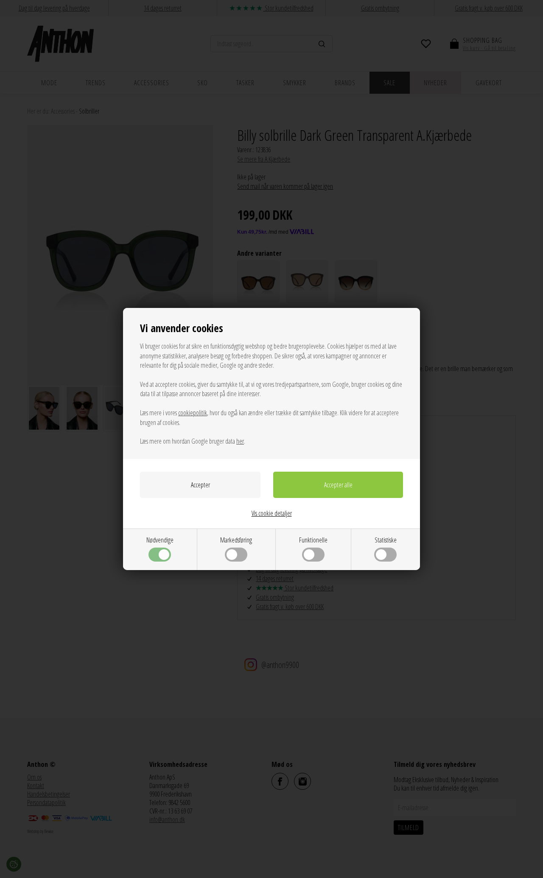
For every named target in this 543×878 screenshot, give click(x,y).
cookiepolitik (192, 412)
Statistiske (386, 540)
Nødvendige (160, 540)
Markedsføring (236, 540)
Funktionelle (313, 540)
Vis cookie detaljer (272, 513)
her (240, 441)
